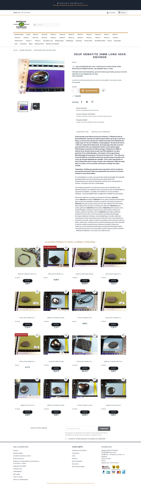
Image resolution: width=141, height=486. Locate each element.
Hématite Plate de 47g (27, 405)
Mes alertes (75, 464)
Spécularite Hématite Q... (56, 274)
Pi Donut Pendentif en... (84, 317)
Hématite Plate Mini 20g (113, 405)
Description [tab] (82, 132)
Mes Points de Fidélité (78, 466)
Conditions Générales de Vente (22, 456)
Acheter (27, 280)
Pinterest (92, 102)
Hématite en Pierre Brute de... (113, 361)
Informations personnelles (79, 450)
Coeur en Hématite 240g (84, 405)
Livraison (15, 450)
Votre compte (77, 447)
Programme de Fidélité (19, 466)
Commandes (75, 453)
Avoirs (74, 456)
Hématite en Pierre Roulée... (56, 317)
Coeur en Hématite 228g (56, 361)
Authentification (17, 471)
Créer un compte (18, 477)
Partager (81, 102)
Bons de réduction (77, 461)
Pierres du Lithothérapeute (20, 479)
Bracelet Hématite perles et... (27, 274)
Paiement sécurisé (18, 458)
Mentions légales (18, 453)
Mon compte (16, 474)
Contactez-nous (17, 469)
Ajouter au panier (89, 91)
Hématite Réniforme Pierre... (85, 274)
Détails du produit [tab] (101, 132)
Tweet (87, 102)
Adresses (74, 458)
